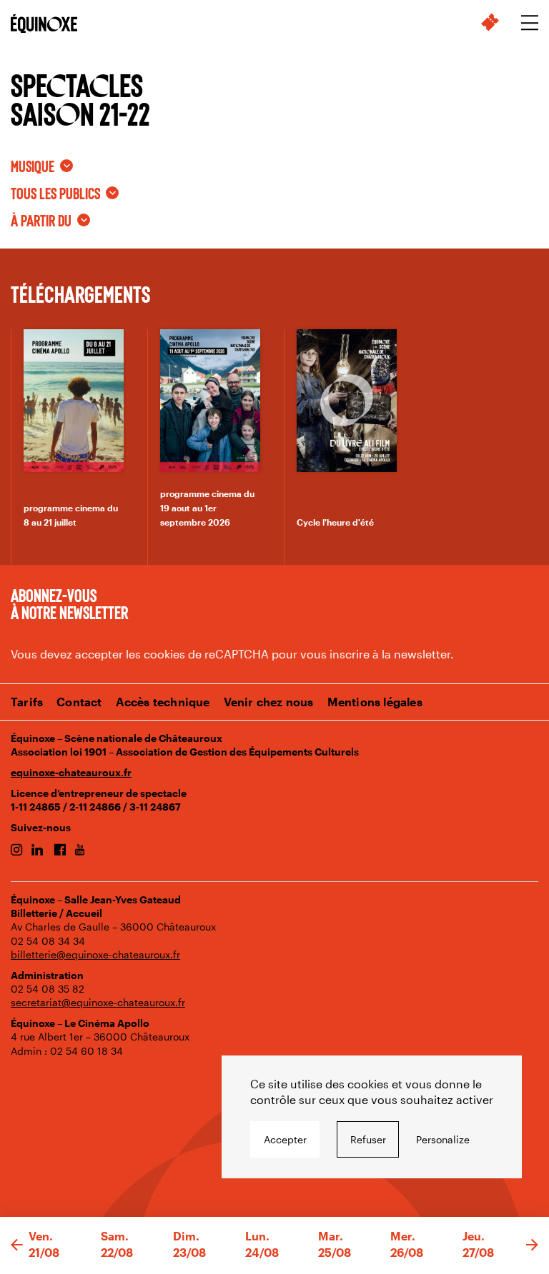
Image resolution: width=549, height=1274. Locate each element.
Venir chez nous (269, 701)
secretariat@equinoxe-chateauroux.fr (98, 1002)
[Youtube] (79, 850)
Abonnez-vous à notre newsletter (69, 603)
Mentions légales (374, 701)
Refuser (368, 1139)
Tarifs (27, 701)
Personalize (443, 1139)
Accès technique (163, 701)
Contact (79, 701)
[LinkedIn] (37, 850)
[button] (17, 1245)
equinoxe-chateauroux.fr (71, 772)
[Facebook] (59, 850)
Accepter (285, 1139)
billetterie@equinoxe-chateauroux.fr (95, 954)
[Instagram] (16, 850)
